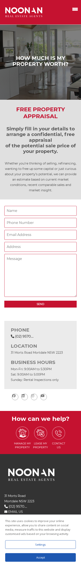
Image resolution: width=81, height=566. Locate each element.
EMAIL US (15, 512)
